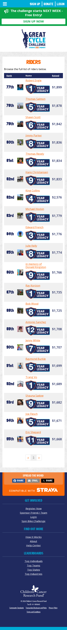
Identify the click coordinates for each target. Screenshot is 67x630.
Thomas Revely (35, 154)
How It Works (34, 537)
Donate (48, 4)
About (33, 541)
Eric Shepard (33, 432)
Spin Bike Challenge (33, 521)
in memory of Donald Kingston (36, 265)
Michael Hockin (35, 209)
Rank (9, 75)
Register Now (34, 508)
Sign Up (35, 4)
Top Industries (33, 573)
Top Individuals (34, 561)
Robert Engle (33, 80)
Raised (55, 75)
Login (61, 4)
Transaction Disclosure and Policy (36, 608)
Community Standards (16, 608)
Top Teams (33, 565)
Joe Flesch (32, 414)
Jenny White (33, 340)
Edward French (34, 227)
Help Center (33, 545)
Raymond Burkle (36, 359)
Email (35, 480)
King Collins (33, 190)
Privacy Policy (53, 608)
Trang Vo (31, 377)
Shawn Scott (33, 117)
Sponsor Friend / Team (33, 512)
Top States (33, 569)
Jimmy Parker (34, 135)
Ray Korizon (33, 285)
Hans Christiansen (37, 172)
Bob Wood (32, 303)
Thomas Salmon (35, 99)
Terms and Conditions (33, 612)
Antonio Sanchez (36, 322)
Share (20, 480)
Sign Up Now (33, 21)
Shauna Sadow (34, 395)
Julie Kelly (31, 246)
